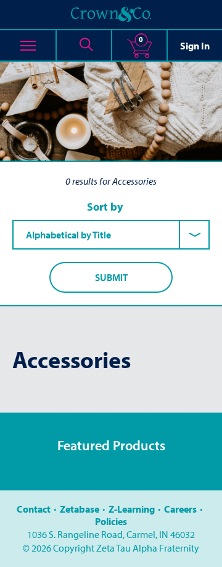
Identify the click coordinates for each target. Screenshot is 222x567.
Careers (180, 509)
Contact (34, 509)
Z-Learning (132, 509)
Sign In (195, 46)
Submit (111, 277)
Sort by (105, 207)
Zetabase (79, 509)
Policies (111, 521)
